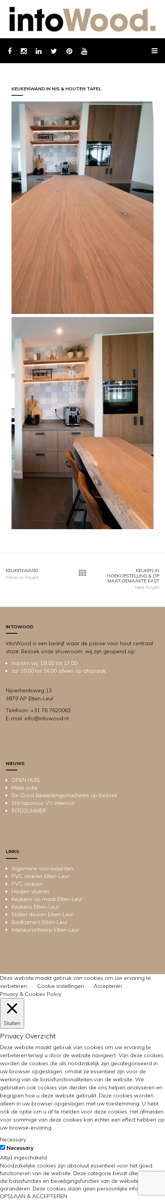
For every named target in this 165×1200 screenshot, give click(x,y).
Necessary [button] (13, 1139)
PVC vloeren (27, 883)
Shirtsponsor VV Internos (43, 802)
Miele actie (25, 787)
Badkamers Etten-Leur (40, 922)
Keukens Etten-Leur (35, 906)
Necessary (20, 1147)
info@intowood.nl (47, 718)
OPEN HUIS (26, 780)
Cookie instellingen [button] (60, 986)
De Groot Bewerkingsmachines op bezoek (64, 795)
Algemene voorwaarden (42, 868)
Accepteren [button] (108, 986)
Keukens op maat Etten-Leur (47, 899)
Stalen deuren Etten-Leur (42, 914)
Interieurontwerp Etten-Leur (45, 929)
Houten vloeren (31, 891)
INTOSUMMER (29, 810)
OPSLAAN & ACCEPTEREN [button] (33, 1196)
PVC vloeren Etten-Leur (40, 876)
